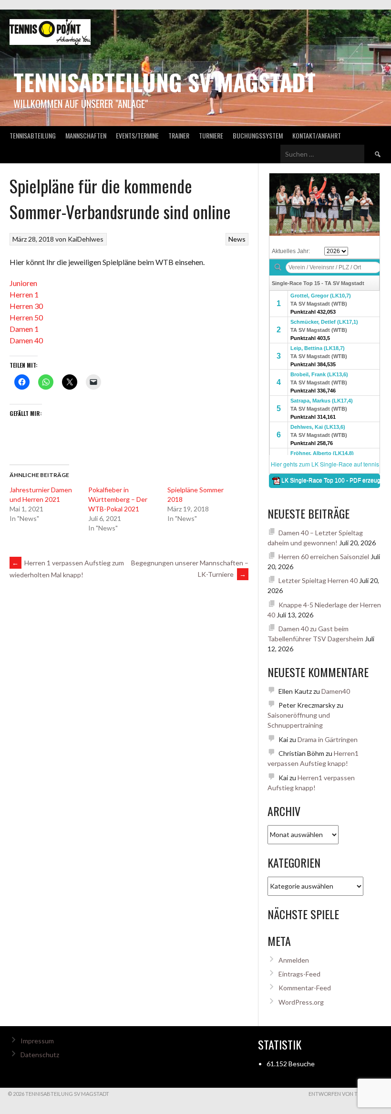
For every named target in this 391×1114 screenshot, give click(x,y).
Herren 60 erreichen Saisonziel (323, 556)
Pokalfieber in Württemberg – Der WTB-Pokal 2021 (117, 499)
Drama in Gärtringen (328, 739)
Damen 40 (26, 340)
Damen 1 (24, 328)
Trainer (178, 135)
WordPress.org (301, 1002)
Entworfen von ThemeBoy (346, 1094)
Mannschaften (85, 135)
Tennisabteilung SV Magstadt (164, 82)
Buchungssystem (258, 135)
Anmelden (293, 960)
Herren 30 (26, 305)
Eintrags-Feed (299, 974)
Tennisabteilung (33, 135)
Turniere (211, 135)
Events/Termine (137, 135)
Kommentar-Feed (304, 988)
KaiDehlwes (85, 239)
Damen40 (335, 691)
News (237, 239)
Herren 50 (26, 317)
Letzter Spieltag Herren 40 (318, 580)
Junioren (23, 282)
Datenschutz (40, 1054)
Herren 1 (24, 294)
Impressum (37, 1041)
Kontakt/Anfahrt (316, 135)
